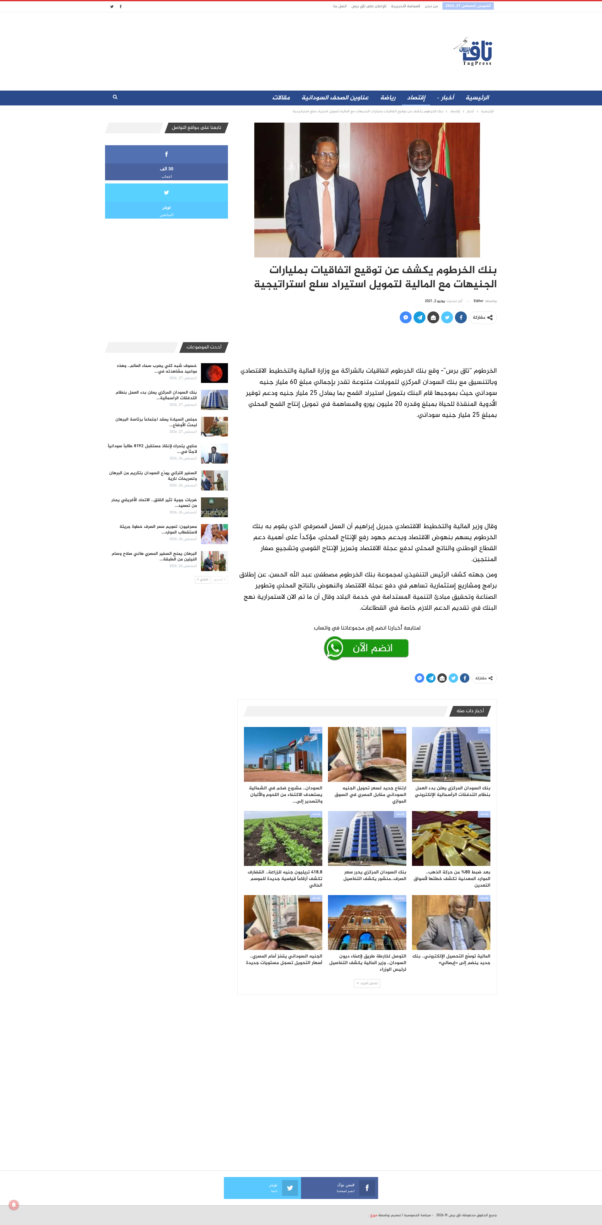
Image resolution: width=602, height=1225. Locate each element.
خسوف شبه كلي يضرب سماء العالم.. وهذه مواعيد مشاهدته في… (157, 368)
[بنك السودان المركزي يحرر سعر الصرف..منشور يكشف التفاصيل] (367, 838)
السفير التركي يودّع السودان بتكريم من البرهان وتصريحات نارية (153, 475)
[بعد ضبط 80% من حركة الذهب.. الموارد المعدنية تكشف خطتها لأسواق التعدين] (451, 838)
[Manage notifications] (14, 1205)
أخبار (447, 98)
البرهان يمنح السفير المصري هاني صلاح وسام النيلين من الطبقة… (154, 556)
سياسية (399, 898)
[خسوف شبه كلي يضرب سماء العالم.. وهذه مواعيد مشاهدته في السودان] (214, 373)
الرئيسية (477, 98)
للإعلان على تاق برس (368, 6)
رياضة (387, 98)
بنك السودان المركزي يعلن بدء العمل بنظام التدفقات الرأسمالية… (156, 395)
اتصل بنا (340, 6)
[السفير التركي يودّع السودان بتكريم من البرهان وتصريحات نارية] (214, 480)
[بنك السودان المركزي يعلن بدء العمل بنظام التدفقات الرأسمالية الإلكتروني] (451, 754)
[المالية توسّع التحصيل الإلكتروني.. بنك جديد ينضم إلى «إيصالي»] (451, 922)
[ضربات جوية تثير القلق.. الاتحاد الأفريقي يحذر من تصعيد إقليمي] (214, 507)
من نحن (431, 6)
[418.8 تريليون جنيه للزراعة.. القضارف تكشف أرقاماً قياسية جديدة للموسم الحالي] (283, 838)
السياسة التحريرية (405, 6)
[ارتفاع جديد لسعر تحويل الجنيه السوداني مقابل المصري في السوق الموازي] (367, 754)
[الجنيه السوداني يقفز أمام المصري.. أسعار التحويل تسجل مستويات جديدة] (283, 922)
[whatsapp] (367, 641)
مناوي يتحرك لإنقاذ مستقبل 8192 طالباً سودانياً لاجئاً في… (152, 449)
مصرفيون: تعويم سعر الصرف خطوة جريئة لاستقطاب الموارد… (158, 529)
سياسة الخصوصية (417, 1215)
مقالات (281, 98)
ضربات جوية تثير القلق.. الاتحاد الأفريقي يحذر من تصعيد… (154, 502)
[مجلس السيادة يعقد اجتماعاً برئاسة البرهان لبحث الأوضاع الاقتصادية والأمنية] (214, 427)
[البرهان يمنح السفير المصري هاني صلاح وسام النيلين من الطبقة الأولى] (214, 561)
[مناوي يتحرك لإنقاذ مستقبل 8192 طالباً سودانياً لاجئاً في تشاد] (214, 453)
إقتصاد (416, 98)
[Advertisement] (245, 50)
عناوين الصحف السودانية (334, 98)
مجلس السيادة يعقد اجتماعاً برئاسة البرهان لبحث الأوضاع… (156, 422)
